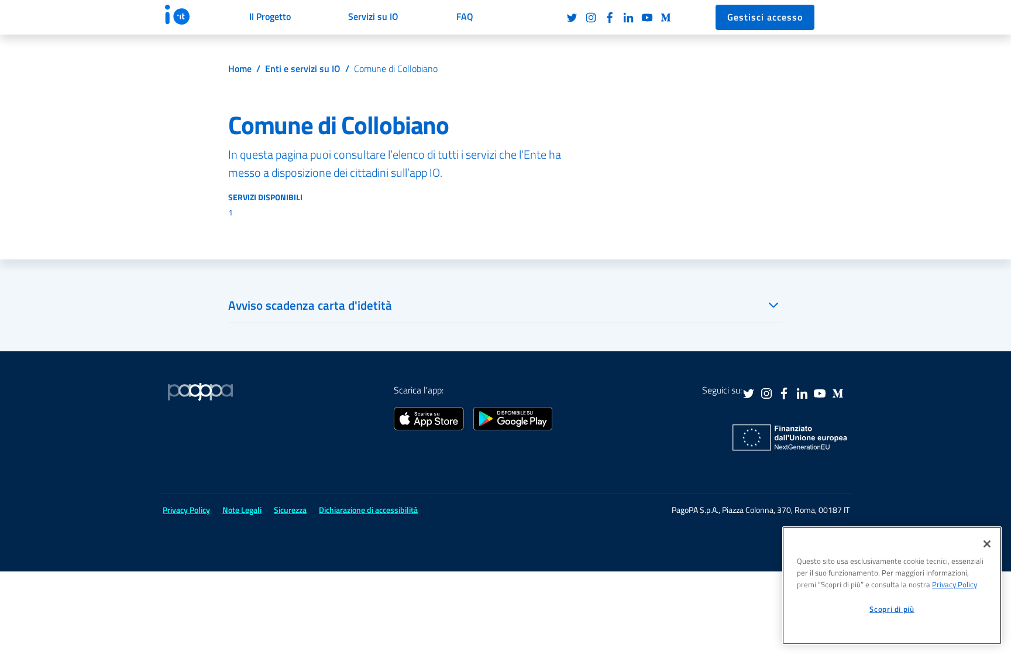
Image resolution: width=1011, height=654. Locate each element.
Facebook (609, 17)
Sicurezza (290, 510)
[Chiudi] (987, 544)
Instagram (591, 17)
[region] (892, 585)
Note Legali (242, 510)
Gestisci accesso (765, 17)
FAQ (464, 16)
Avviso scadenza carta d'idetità (310, 305)
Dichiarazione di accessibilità (368, 510)
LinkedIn (628, 17)
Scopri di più (891, 609)
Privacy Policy (954, 584)
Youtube (647, 17)
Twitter (572, 17)
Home (240, 68)
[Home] (188, 15)
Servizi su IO (373, 16)
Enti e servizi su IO (303, 68)
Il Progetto (270, 16)
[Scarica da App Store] (429, 417)
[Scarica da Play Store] (512, 417)
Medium (665, 17)
